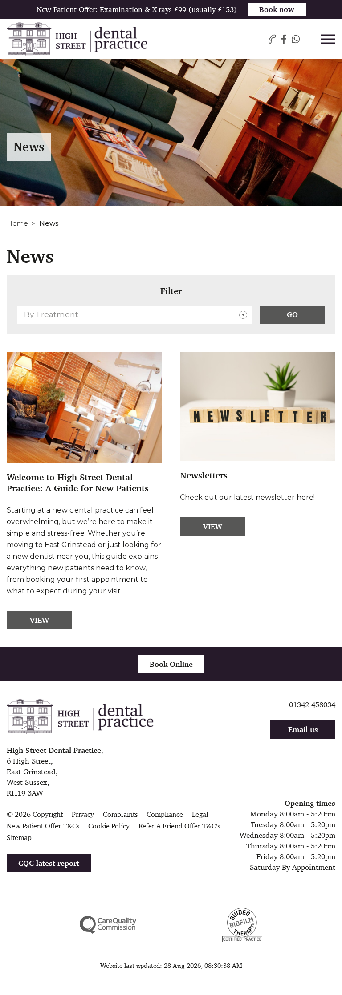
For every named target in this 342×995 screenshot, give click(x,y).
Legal (200, 814)
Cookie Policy (109, 826)
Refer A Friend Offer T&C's (179, 826)
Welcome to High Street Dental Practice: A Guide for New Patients (78, 483)
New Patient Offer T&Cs (43, 826)
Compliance (165, 814)
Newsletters (204, 475)
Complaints (120, 814)
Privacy (83, 814)
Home (17, 223)
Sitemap (19, 837)
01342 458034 (312, 704)
